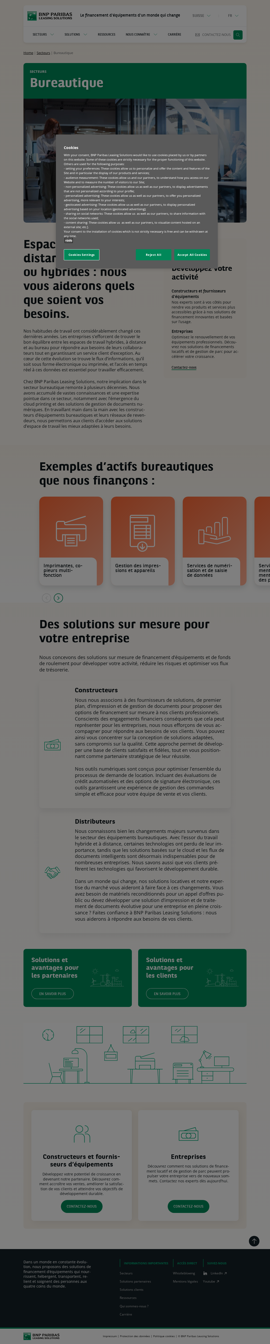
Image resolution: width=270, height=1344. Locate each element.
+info (68, 240)
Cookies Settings (82, 255)
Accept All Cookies (192, 255)
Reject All (153, 255)
